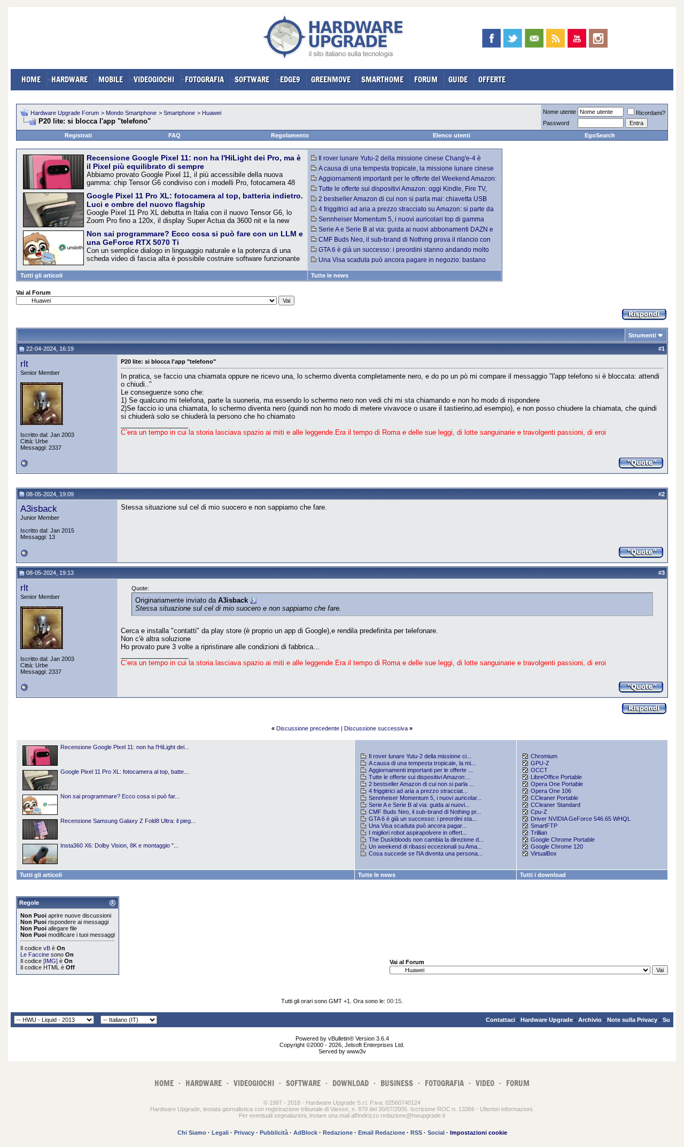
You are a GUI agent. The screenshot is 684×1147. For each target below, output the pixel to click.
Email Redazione (381, 1132)
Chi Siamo (191, 1132)
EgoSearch (600, 135)
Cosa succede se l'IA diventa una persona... (426, 853)
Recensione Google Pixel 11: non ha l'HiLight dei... (124, 747)
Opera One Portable (557, 784)
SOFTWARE (252, 79)
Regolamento (290, 135)
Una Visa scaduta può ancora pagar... (418, 825)
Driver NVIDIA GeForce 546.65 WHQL (581, 818)
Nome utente (559, 112)
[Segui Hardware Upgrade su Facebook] (491, 38)
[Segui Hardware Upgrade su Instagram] (598, 38)
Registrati (78, 135)
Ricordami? (650, 113)
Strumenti (642, 335)
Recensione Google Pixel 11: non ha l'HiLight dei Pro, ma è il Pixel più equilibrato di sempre (194, 162)
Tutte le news (329, 275)
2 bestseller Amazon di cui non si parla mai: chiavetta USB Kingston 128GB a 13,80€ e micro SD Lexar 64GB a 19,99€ (399, 202)
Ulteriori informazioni (506, 1109)
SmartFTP (544, 825)
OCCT (539, 770)
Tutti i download (543, 875)
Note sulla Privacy (632, 1020)
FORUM (426, 79)
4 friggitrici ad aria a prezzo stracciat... (418, 791)
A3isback (38, 508)
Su (666, 1020)
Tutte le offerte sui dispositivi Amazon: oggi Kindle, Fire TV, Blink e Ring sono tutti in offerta (399, 192)
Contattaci (500, 1020)
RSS (416, 1132)
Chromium (544, 756)
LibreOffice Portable (556, 777)
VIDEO (485, 1083)
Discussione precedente (307, 728)
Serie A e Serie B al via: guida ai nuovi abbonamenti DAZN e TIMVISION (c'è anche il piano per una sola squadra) (402, 233)
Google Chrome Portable (563, 839)
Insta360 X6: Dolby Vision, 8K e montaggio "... (119, 845)
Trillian (539, 832)
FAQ (174, 135)
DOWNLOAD (350, 1083)
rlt (24, 363)
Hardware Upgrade (546, 1020)
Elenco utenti (451, 135)
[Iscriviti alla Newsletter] (534, 38)
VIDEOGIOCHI (154, 79)
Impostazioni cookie (478, 1132)
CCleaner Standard (555, 805)
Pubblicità (274, 1132)
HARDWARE (69, 79)
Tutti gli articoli (41, 275)
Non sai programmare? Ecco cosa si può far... (120, 796)
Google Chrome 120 (557, 846)
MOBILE (110, 79)
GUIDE (458, 79)
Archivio (590, 1020)
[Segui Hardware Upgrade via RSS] (555, 38)
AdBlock (305, 1132)
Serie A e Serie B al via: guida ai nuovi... (419, 805)
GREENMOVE (331, 79)
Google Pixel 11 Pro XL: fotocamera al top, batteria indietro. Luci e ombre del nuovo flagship (195, 200)
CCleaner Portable (554, 798)
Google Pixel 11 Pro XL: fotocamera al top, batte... (124, 771)
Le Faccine (34, 954)
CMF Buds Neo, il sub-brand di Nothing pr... (425, 812)
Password (556, 123)
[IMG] (50, 961)
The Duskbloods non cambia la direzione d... (426, 839)
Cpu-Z (539, 812)
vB (46, 948)
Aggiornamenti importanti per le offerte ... (421, 770)
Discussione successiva (376, 728)
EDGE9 (290, 79)
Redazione (338, 1132)
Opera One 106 (551, 791)
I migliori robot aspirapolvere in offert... (418, 832)
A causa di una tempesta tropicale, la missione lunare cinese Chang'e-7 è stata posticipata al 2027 (402, 172)
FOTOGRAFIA (204, 79)
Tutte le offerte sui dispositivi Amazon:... (420, 777)
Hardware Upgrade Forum (64, 113)
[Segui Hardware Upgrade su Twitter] (512, 38)
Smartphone (179, 113)
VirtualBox (544, 853)
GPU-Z (540, 763)
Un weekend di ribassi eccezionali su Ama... (425, 846)
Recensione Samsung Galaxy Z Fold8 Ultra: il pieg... (128, 821)
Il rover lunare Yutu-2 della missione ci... (420, 756)
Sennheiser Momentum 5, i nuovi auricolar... (425, 798)
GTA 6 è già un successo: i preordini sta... (423, 818)
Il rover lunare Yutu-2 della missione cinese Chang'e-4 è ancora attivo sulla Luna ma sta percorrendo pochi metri (396, 162)
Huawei (211, 113)
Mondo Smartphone (131, 113)
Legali (220, 1132)
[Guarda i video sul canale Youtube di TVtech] (577, 38)
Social (436, 1132)
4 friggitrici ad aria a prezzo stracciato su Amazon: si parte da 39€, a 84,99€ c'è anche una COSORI (402, 212)
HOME (31, 79)
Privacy (244, 1132)
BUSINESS (396, 1083)
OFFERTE (492, 79)
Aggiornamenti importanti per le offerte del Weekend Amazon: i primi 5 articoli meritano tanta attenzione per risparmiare (403, 182)
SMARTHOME (382, 79)
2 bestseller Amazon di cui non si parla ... (421, 784)
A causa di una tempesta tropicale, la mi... (422, 763)
